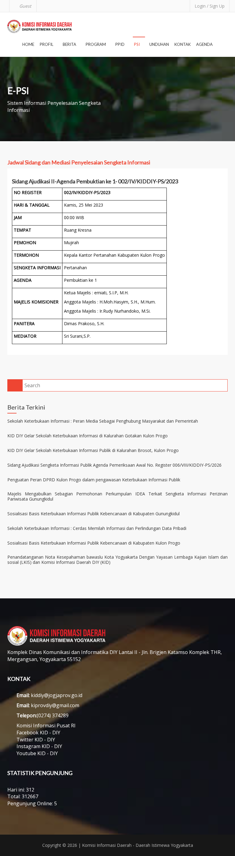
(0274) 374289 (53, 715)
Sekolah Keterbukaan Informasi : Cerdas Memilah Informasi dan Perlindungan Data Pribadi (96, 528)
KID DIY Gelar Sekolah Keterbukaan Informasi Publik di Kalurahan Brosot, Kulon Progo (93, 450)
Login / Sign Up (210, 6)
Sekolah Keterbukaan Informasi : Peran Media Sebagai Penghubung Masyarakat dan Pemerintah (102, 421)
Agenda (204, 44)
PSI (137, 44)
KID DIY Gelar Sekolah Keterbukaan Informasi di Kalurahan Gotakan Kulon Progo (87, 436)
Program (96, 44)
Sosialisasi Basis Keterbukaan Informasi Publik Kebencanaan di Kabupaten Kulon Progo (93, 543)
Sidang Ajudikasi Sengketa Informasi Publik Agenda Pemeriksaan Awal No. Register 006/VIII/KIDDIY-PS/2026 (114, 465)
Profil (47, 44)
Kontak (182, 44)
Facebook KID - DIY (38, 732)
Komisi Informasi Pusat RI (46, 725)
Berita (70, 44)
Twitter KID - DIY (36, 739)
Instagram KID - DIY (39, 746)
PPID (120, 44)
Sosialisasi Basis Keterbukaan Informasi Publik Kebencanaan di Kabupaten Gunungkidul (93, 513)
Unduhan (159, 44)
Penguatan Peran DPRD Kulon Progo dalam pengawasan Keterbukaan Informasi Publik (93, 480)
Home (28, 44)
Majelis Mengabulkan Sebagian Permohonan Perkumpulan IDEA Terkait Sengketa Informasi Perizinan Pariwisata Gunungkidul (117, 496)
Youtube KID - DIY (37, 753)
